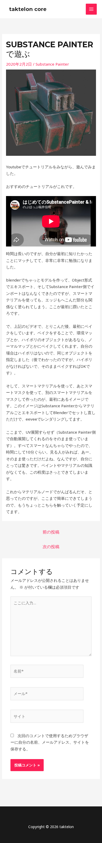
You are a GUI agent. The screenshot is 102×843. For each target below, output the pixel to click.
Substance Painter (52, 64)
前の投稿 (51, 532)
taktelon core (28, 9)
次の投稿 (51, 546)
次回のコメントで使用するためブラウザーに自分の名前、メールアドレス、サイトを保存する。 (49, 742)
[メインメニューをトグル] (91, 9)
